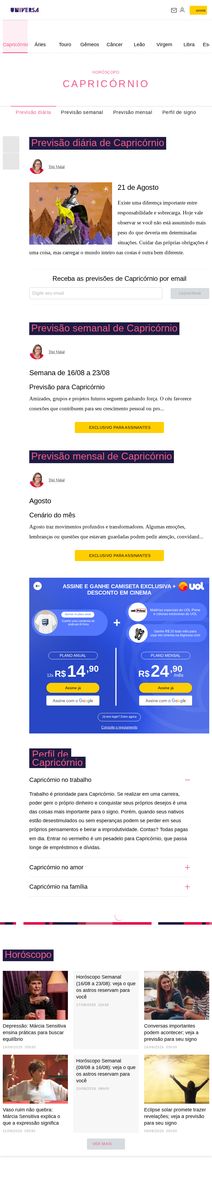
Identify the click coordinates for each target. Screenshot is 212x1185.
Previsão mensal (132, 112)
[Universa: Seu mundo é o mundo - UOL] (24, 10)
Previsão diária (33, 112)
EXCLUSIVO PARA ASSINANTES (120, 427)
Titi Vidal (57, 167)
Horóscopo (105, 72)
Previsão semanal (82, 112)
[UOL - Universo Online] (42, 10)
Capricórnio (106, 83)
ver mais (102, 1144)
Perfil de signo (179, 112)
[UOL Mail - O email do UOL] (174, 10)
